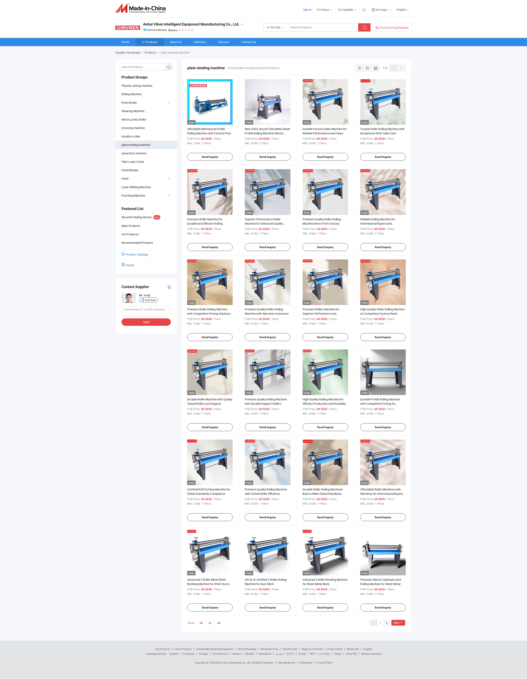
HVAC (125, 179)
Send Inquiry (210, 156)
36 (210, 623)
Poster (130, 265)
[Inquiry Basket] (364, 10)
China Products (183, 649)
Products (151, 42)
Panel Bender (129, 170)
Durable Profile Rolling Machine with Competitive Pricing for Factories (380, 403)
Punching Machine (133, 195)
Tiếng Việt (351, 653)
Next (397, 623)
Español (173, 653)
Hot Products (162, 649)
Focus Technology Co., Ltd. (237, 662)
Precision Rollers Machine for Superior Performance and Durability (321, 313)
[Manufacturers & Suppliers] (141, 8)
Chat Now (150, 300)
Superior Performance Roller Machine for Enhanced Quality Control (264, 223)
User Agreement (286, 662)
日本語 (302, 653)
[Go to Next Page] (401, 68)
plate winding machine (135, 145)
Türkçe (337, 653)
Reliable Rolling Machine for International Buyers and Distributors (377, 223)
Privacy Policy (324, 662)
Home (125, 42)
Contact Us (248, 42)
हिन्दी (312, 653)
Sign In (307, 10)
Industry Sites (289, 649)
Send (146, 322)
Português (188, 653)
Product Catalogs (137, 254)
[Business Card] (169, 287)
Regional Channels (312, 649)
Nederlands (265, 653)
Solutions (200, 42)
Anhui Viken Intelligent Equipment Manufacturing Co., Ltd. (191, 24)
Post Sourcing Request (394, 27)
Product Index (334, 649)
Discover (223, 42)
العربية (279, 653)
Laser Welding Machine (136, 187)
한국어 (290, 653)
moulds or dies (130, 136)
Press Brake (129, 102)
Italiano (236, 653)
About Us (176, 42)
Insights (367, 649)
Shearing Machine (132, 111)
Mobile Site (353, 649)
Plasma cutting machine (136, 86)
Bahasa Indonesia (371, 653)
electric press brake (133, 119)
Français (203, 653)
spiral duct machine (133, 153)
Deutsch (249, 653)
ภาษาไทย (324, 653)
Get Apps (381, 10)
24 (201, 623)
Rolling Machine (131, 94)
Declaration (306, 662)
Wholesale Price (269, 649)
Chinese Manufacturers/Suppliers (214, 649)
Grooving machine (133, 128)
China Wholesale (246, 649)
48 (218, 623)
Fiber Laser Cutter (132, 162)
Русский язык (220, 653)
